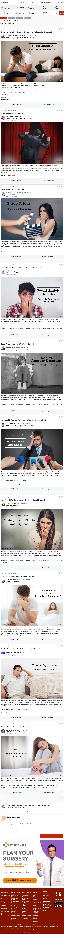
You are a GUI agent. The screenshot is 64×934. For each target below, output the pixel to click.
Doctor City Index (10, 924)
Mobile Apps (46, 898)
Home (1, 21)
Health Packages (54, 926)
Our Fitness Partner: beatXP (47, 905)
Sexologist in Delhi (5, 916)
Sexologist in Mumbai (14, 919)
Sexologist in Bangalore (36, 920)
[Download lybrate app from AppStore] (58, 907)
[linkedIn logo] (57, 895)
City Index (3, 924)
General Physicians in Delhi (5, 894)
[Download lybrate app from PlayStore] (58, 903)
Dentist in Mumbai (15, 892)
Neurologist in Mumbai (14, 910)
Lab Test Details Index (6, 929)
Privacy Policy (46, 907)
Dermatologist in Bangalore (37, 909)
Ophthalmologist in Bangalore (37, 917)
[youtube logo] (60, 895)
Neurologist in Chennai (25, 910)
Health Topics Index (28, 926)
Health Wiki (45, 924)
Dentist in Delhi (4, 892)
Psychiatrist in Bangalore (36, 906)
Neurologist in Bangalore (36, 912)
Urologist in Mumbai (14, 913)
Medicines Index (38, 926)
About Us (45, 893)
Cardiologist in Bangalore (36, 900)
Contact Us (46, 895)
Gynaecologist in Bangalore (37, 903)
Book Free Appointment (46, 2)
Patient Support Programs (30, 929)
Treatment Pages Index (17, 929)
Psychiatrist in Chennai (25, 904)
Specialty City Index (37, 924)
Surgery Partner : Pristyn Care (47, 902)
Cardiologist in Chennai (25, 899)
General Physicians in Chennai (25, 895)
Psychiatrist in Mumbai (14, 904)
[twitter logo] (60, 893)
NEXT (60, 797)
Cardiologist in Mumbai (14, 899)
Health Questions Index (6, 926)
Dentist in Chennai (26, 892)
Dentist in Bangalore (35, 893)
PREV (3, 797)
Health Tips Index (53, 924)
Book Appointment (49, 104)
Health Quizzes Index (18, 926)
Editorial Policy (46, 909)
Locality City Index (19, 924)
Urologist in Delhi (5, 911)
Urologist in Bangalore (35, 914)
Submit (51, 835)
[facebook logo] (57, 893)
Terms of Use (46, 900)
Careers (45, 897)
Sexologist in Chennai (25, 919)
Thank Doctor (17, 104)
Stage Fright (7, 21)
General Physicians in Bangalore (36, 897)
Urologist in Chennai (24, 913)
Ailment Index (45, 926)
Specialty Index (28, 924)
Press (44, 910)
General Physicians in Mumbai (14, 895)
